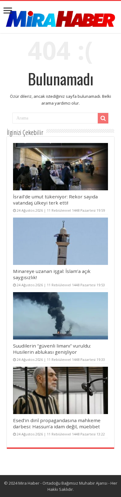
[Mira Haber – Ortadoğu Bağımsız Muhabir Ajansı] (60, 17)
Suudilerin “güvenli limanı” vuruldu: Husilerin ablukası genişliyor (52, 349)
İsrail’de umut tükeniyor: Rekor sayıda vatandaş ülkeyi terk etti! (55, 199)
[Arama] (103, 118)
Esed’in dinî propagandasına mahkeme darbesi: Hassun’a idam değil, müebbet (57, 423)
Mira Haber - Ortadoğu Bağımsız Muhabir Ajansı (62, 483)
